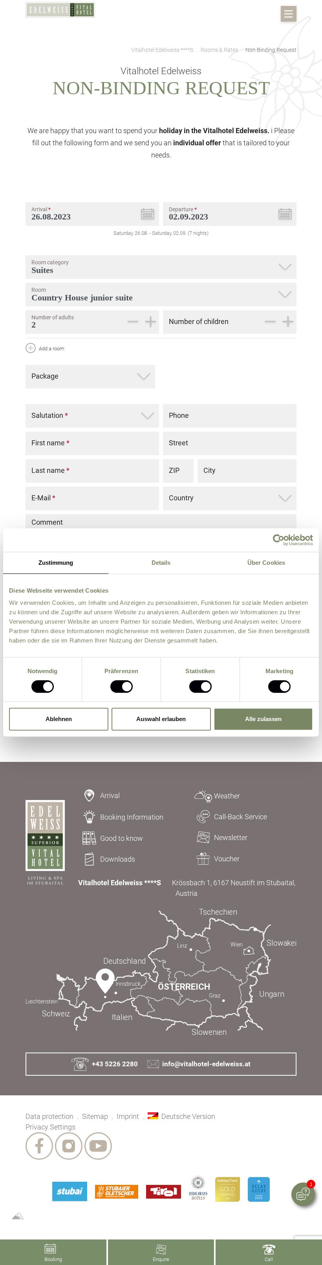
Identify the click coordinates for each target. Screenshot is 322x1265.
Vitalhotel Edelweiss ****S (162, 50)
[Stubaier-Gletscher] (116, 1191)
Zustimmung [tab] (55, 562)
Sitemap (95, 1116)
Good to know (121, 838)
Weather (227, 796)
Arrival (110, 795)
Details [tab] (161, 562)
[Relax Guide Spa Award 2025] (259, 1189)
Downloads (117, 859)
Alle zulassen (263, 719)
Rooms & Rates (219, 50)
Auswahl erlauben (161, 719)
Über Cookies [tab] (266, 562)
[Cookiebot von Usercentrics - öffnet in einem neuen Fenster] (278, 540)
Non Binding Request (270, 50)
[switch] (121, 686)
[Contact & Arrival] (161, 972)
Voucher (227, 859)
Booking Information (131, 817)
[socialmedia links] (39, 1146)
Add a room (51, 348)
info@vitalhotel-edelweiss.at (206, 1064)
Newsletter (230, 837)
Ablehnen (59, 719)
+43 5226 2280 (115, 1064)
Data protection (49, 1116)
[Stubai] (69, 1191)
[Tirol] (163, 1191)
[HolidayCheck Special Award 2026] (227, 1189)
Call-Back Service (240, 817)
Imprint (128, 1116)
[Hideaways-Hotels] (198, 1187)
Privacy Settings (50, 1127)
